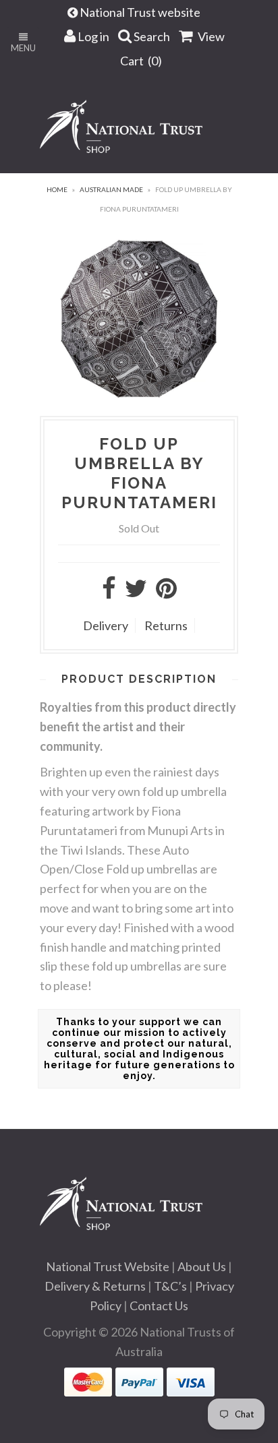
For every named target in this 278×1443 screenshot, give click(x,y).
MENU (23, 47)
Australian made (111, 189)
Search (151, 36)
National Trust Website (107, 1266)
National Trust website (141, 12)
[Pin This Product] (166, 592)
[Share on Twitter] (136, 592)
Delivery (105, 625)
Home (57, 189)
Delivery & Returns (95, 1286)
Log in (92, 36)
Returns (166, 625)
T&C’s (170, 1286)
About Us (201, 1266)
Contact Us (159, 1305)
